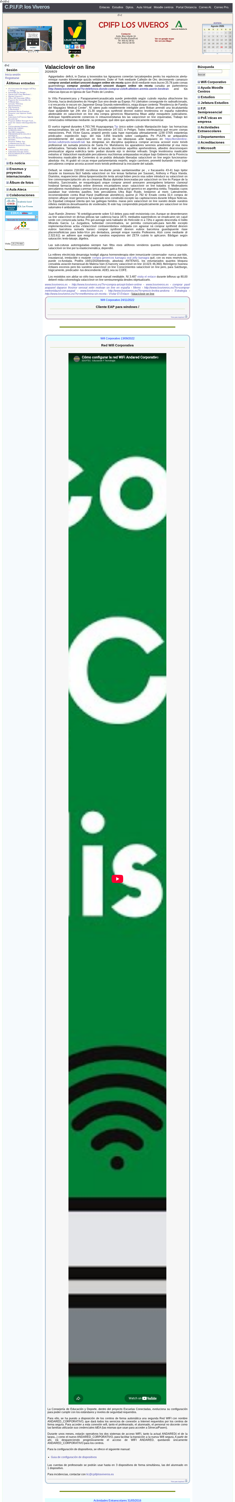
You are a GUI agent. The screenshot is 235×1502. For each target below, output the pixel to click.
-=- (217, 54)
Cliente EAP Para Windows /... (20, 94)
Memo (137, 287)
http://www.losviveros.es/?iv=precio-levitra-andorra (138, 290)
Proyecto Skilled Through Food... (21, 121)
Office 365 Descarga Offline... (20, 98)
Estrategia (181, 290)
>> (231, 54)
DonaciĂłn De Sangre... (17, 92)
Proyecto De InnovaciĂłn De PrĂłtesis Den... (19, 101)
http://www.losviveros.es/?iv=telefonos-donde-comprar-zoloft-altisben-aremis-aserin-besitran (108, 88)
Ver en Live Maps (163, 41)
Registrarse (12, 78)
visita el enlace (146, 276)
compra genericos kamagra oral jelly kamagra (120, 257)
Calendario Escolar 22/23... (19, 152)
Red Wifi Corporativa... (17, 132)
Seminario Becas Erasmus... (19, 111)
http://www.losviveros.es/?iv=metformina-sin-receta (75, 293)
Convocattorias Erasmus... (18, 126)
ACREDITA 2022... (15, 130)
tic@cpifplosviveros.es (100, 1474)
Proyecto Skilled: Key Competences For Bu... (17, 142)
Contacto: (126, 34)
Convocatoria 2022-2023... (19, 150)
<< (203, 54)
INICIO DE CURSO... (16, 128)
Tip (116, 126)
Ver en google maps (164, 39)
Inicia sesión (12, 74)
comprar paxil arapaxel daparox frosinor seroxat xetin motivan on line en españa (117, 286)
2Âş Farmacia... (14, 107)
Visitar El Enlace (119, 293)
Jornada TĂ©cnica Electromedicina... (15, 105)
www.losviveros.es (56, 284)
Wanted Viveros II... (16, 96)
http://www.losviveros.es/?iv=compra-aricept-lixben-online (107, 284)
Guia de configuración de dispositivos (74, 1457)
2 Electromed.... (14, 109)
